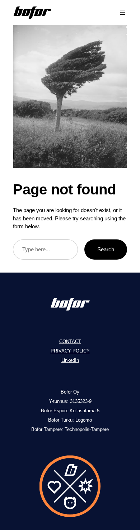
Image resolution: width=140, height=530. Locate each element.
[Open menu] (122, 12)
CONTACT (70, 341)
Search (105, 249)
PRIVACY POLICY (70, 351)
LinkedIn (70, 360)
